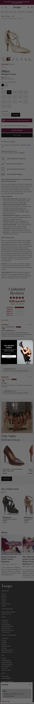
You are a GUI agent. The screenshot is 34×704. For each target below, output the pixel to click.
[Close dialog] (32, 340)
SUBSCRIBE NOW (9, 356)
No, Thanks (9, 358)
